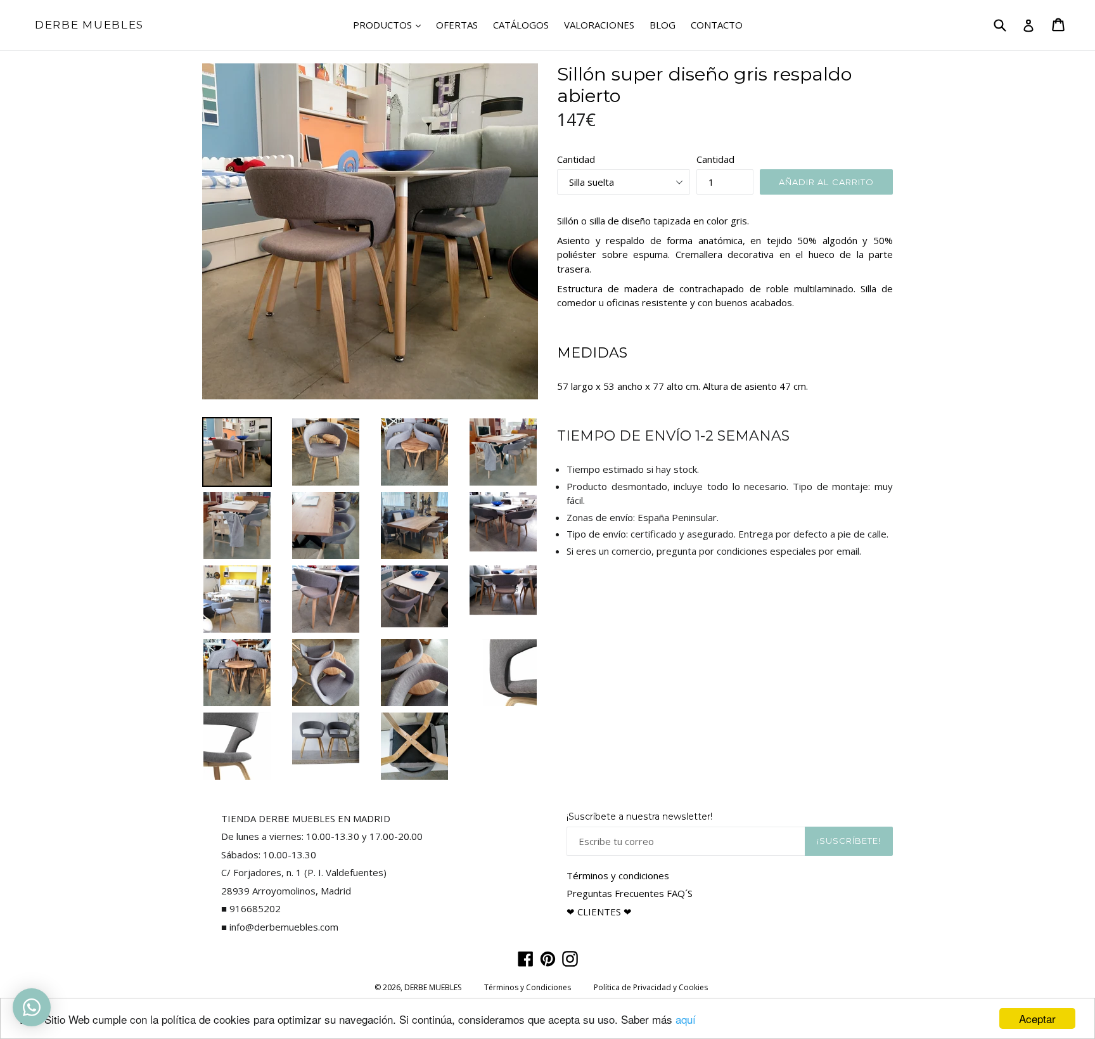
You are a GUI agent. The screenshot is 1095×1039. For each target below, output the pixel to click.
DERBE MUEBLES (89, 24)
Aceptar (1037, 1018)
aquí (686, 1019)
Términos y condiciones (618, 875)
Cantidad (576, 159)
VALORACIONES (599, 24)
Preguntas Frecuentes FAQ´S (630, 893)
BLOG (663, 24)
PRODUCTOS (390, 24)
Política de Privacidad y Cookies (651, 987)
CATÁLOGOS (521, 24)
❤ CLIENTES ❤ (599, 911)
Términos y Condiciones (527, 987)
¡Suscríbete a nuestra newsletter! (639, 816)
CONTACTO (717, 24)
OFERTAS (457, 24)
